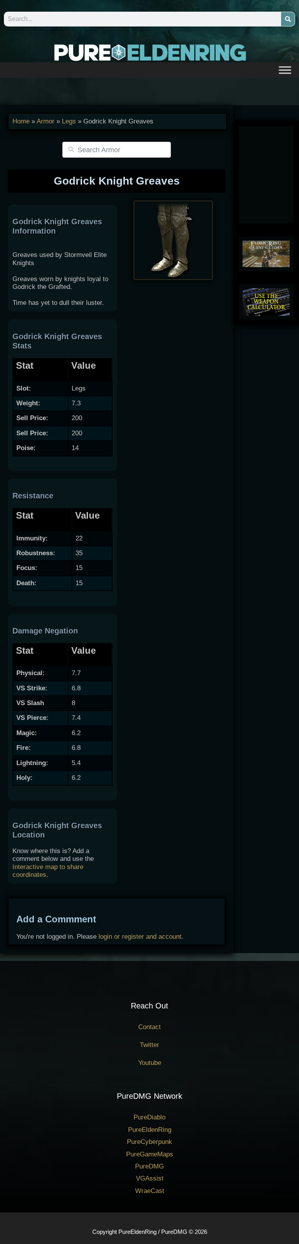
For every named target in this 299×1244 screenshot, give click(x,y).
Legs (69, 121)
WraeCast (149, 1191)
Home (21, 121)
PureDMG (149, 1166)
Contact (149, 1027)
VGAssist (150, 1178)
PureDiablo (149, 1117)
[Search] (288, 19)
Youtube (149, 1062)
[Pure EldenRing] (149, 52)
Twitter (149, 1045)
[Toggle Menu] (285, 70)
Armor (46, 121)
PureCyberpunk (149, 1141)
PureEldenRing (149, 1129)
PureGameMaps (149, 1154)
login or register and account (139, 936)
